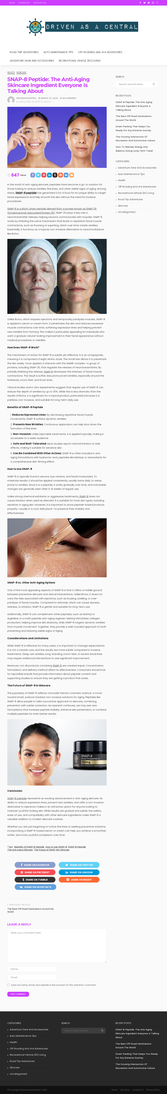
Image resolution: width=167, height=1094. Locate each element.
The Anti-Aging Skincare (20, 849)
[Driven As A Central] (83, 27)
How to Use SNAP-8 (56, 846)
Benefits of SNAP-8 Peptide (29, 846)
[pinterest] (149, 3)
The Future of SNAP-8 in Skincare (51, 849)
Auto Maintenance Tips (58, 52)
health (11, 72)
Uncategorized (126, 212)
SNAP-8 (48, 371)
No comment (69, 98)
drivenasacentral (26, 98)
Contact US (24, 2)
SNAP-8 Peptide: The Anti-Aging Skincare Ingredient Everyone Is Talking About (134, 106)
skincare (21, 72)
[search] (157, 3)
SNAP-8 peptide (17, 798)
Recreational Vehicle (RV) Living (80, 61)
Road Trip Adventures (24, 52)
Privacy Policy (153, 1089)
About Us (125, 1089)
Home (12, 2)
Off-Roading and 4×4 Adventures (100, 52)
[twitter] (144, 3)
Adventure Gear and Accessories (32, 61)
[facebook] (140, 3)
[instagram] (153, 3)
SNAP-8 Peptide (77, 846)
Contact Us (138, 1089)
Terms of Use (39, 2)
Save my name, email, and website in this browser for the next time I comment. (53, 985)
